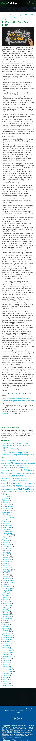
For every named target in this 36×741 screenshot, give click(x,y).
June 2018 (6, 594)
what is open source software (19, 402)
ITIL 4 (26, 470)
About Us (8, 708)
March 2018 (6, 599)
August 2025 (6, 512)
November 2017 (8, 605)
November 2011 (8, 672)
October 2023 (7, 533)
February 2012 (7, 666)
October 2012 (7, 655)
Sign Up (30, 710)
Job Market (17, 485)
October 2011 (7, 674)
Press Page (21, 708)
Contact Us (14, 708)
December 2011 (7, 670)
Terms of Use (14, 710)
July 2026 (5, 499)
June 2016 (6, 624)
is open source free (11, 398)
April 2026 (6, 501)
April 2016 (6, 628)
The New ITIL (32, 491)
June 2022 (6, 550)
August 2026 (6, 497)
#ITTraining (4, 460)
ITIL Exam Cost (17, 478)
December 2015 (7, 636)
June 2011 (6, 676)
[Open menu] (33, 3)
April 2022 (6, 554)
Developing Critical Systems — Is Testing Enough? (8, 17)
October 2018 (7, 590)
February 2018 (7, 601)
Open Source (26, 398)
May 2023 (6, 542)
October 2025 (7, 508)
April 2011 (6, 679)
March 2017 (6, 613)
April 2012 (6, 662)
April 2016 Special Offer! (27, 15)
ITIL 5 (31, 473)
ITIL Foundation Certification (17, 480)
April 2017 (6, 611)
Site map (21, 710)
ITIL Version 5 (25, 483)
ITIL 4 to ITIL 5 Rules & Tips (11, 449)
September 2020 (8, 569)
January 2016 (7, 634)
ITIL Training (11, 483)
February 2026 (7, 504)
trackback (5, 413)
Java (11, 486)
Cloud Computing (6, 465)
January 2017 (7, 617)
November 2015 (8, 638)
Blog (26, 710)
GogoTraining (17, 465)
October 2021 (7, 561)
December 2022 (7, 546)
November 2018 (8, 588)
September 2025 (8, 510)
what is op (21, 400)
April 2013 (6, 647)
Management (26, 486)
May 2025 (6, 514)
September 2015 (8, 641)
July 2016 (5, 622)
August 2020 (6, 571)
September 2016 (8, 620)
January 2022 (7, 560)
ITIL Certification (15, 475)
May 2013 (6, 645)
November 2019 (8, 580)
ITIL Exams (24, 478)
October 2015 (7, 639)
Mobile (32, 486)
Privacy (7, 710)
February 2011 (7, 683)
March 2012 (6, 664)
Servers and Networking (22, 491)
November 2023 (8, 531)
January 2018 (7, 603)
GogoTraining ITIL (25, 465)
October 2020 (7, 567)
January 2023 (7, 544)
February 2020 (7, 577)
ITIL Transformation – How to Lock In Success (17, 451)
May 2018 (6, 596)
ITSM (8, 486)
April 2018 (6, 598)
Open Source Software (15, 404)
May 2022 (6, 552)
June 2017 (6, 607)
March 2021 (6, 565)
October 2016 (7, 618)
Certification (31, 463)
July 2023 (5, 539)
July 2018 (5, 592)
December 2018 (7, 586)
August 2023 (6, 537)
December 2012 (7, 651)
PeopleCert (23, 488)
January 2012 (7, 668)
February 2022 (7, 558)
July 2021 (5, 563)
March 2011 (6, 681)
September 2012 (8, 657)
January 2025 (7, 516)
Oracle (15, 489)
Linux (20, 398)
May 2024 (6, 523)
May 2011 (6, 677)
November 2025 (8, 506)
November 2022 (8, 548)
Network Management (7, 489)
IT (9, 470)
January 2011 (7, 685)
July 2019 (5, 584)
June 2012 (6, 660)
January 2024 (7, 527)
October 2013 (7, 643)
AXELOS (13, 462)
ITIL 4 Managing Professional (22, 473)
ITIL (21, 470)
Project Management (9, 491)
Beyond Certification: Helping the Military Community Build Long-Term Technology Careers (18, 454)
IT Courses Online (14, 470)
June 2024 (6, 522)
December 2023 (7, 529)
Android (16, 460)
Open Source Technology (10, 400)
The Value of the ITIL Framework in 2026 (15, 443)
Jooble (18, 712)
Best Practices (21, 463)
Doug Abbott (15, 393)
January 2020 (7, 579)
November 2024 (8, 518)
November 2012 (8, 653)
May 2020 (6, 573)
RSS (32, 409)
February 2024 (7, 525)
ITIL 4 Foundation (7, 473)
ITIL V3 (19, 483)
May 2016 (6, 626)
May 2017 (6, 609)
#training (10, 460)
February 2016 (7, 632)
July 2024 (5, 520)
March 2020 (6, 575)
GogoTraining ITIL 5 (15, 467)
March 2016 (6, 630)
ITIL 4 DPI (31, 470)
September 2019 (8, 582)
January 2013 (7, 649)
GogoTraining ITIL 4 (5, 467)
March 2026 (6, 502)
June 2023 (6, 541)
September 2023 (8, 535)
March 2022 (6, 556)
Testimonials (29, 708)
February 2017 (7, 615)
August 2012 (6, 658)
